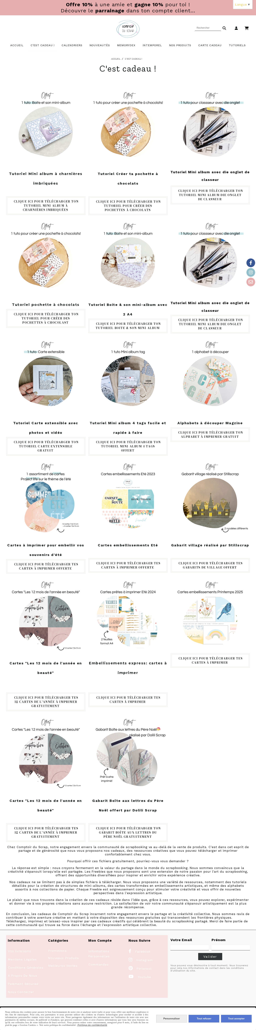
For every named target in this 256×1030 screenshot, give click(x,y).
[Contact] (250, 282)
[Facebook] (250, 262)
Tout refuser (204, 1018)
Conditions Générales (25, 967)
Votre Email (181, 940)
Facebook (139, 951)
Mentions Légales (22, 959)
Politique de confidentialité (92, 1025)
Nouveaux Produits (63, 958)
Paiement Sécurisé (23, 984)
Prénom (219, 940)
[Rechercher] (224, 28)
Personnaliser (171, 1018)
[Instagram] (250, 272)
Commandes (98, 964)
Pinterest (140, 968)
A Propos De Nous (22, 975)
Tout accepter (236, 1018)
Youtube (140, 977)
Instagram (141, 960)
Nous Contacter (21, 992)
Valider (210, 956)
